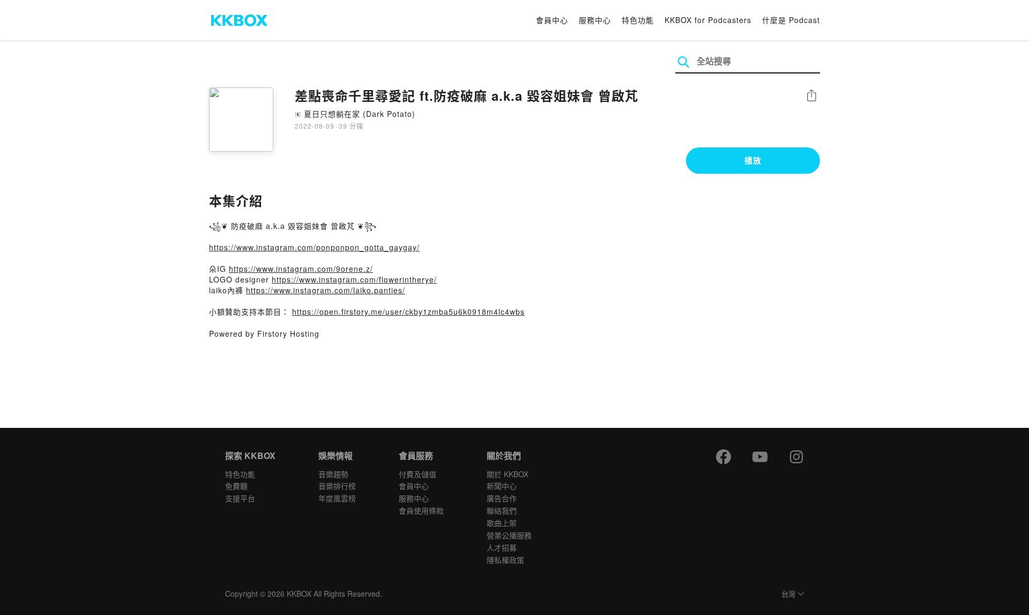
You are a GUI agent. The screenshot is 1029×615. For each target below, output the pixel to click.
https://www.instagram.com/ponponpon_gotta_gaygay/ (314, 247)
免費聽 (236, 485)
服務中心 (595, 19)
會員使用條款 (421, 510)
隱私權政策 (505, 559)
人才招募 (502, 547)
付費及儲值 (417, 474)
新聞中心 (502, 485)
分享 (811, 96)
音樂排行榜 (337, 485)
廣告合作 (502, 498)
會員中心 (552, 19)
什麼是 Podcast (791, 19)
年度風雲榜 (337, 498)
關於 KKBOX (507, 474)
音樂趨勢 (333, 474)
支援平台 (240, 498)
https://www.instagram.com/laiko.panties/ (325, 290)
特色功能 (638, 19)
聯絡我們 (502, 510)
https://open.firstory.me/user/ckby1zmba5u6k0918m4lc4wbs (408, 311)
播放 (753, 160)
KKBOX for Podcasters (708, 19)
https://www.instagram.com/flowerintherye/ (354, 279)
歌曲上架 (502, 522)
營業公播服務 (509, 535)
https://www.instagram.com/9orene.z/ (301, 268)
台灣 (788, 594)
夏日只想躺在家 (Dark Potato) (359, 113)
